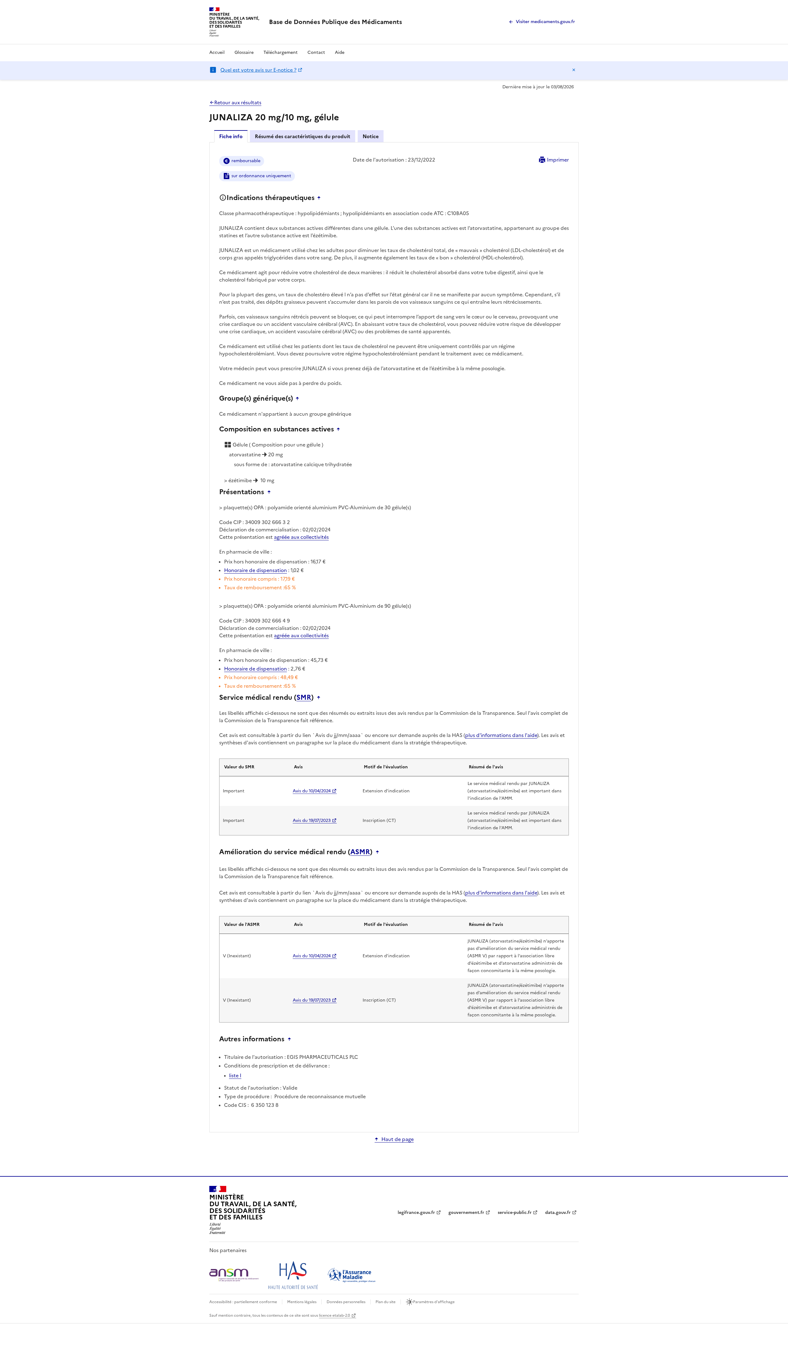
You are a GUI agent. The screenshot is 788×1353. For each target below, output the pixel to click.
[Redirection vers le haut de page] (320, 198)
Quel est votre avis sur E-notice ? (258, 70)
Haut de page (397, 1139)
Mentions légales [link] (301, 1302)
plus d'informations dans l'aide (501, 735)
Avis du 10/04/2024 (312, 791)
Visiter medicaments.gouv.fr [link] (545, 21)
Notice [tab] (371, 136)
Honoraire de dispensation (255, 570)
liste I (235, 1075)
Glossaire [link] (244, 52)
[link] (335, 22)
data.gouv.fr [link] (558, 1212)
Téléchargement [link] (280, 52)
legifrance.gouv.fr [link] (416, 1212)
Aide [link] (339, 52)
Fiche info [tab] (231, 136)
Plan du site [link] (386, 1302)
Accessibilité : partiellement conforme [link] (243, 1302)
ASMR (360, 852)
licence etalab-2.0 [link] (334, 1315)
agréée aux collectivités (301, 537)
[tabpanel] (394, 636)
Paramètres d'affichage (434, 1302)
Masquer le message (574, 70)
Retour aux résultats (237, 102)
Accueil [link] (217, 52)
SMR (303, 697)
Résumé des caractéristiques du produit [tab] (302, 136)
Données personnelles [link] (346, 1302)
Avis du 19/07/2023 (312, 820)
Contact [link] (316, 52)
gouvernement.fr (466, 1212)
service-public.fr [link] (515, 1212)
